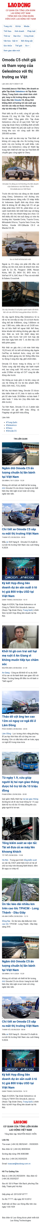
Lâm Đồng (6, 733)
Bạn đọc (17, 36)
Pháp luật (31, 31)
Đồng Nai (6, 921)
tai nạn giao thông (30, 799)
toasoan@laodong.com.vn (19, 1163)
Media (26, 26)
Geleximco (20, 91)
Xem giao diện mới (12, 50)
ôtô (3, 488)
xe (7, 542)
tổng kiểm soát (30, 860)
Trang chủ (8, 26)
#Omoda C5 (11, 431)
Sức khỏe (8, 45)
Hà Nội (5, 860)
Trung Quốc (28, 610)
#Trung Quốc (11, 422)
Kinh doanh (19, 31)
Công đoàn (29, 36)
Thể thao (7, 31)
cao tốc (5, 924)
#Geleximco (11, 425)
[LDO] (20, 454)
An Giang (6, 672)
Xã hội (18, 26)
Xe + (27, 45)
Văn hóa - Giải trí (11, 41)
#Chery (9, 428)
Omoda (17, 100)
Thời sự (7, 36)
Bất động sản (27, 41)
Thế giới (18, 45)
